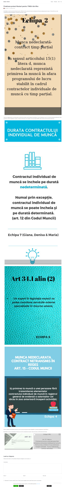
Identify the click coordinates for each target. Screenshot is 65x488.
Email (24, 475)
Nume (5, 475)
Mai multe (38, 483)
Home (52, 1)
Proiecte (55, 1)
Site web (44, 475)
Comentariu (6, 462)
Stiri (59, 1)
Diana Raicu (6, 8)
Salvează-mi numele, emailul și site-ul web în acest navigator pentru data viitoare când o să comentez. (23, 480)
